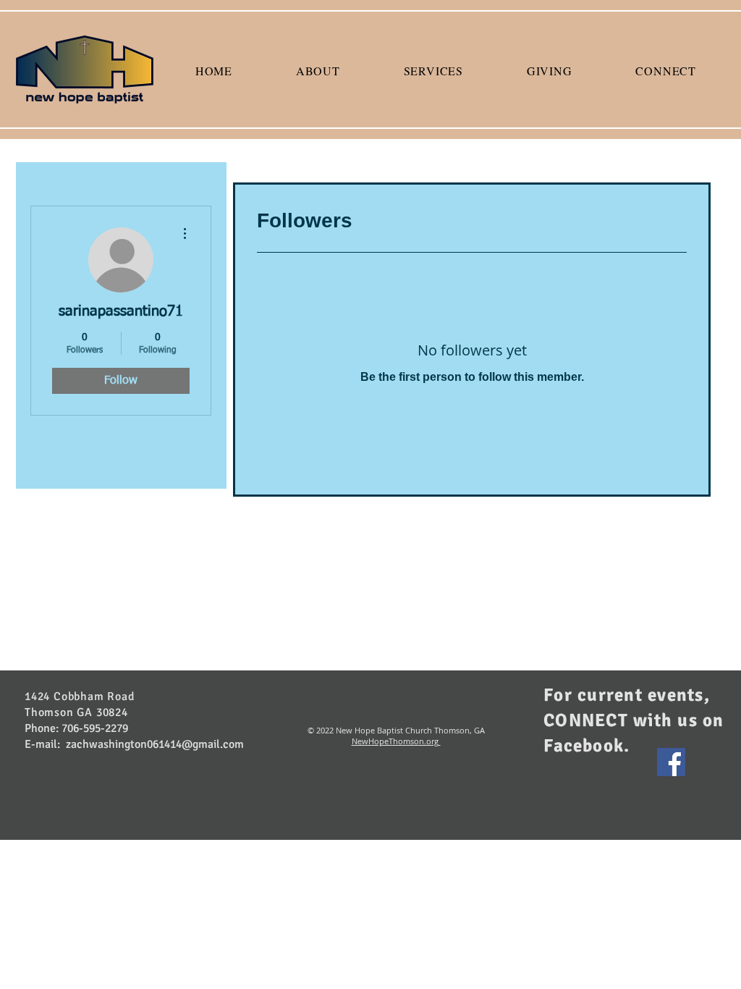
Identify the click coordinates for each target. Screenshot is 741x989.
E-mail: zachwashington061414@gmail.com (134, 744)
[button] (318, 70)
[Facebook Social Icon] (671, 762)
